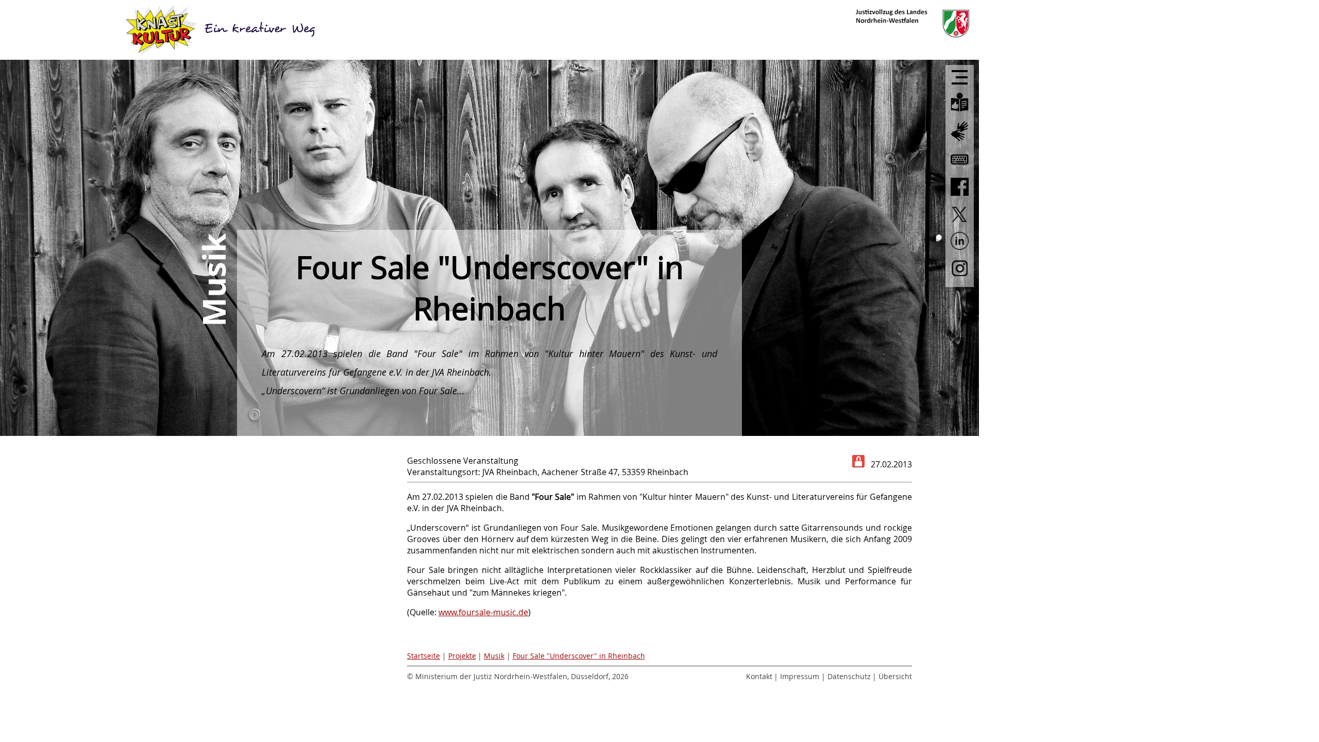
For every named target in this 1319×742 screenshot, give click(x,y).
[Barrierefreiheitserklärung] (960, 168)
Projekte (462, 656)
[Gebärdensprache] (960, 141)
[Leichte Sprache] (960, 112)
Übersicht (895, 676)
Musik (494, 656)
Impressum (799, 676)
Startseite (423, 656)
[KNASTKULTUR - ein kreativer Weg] (222, 30)
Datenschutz (849, 676)
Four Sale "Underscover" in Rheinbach (579, 656)
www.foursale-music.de (483, 612)
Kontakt (759, 676)
